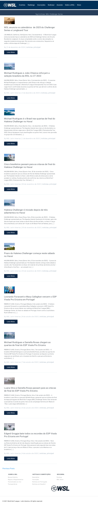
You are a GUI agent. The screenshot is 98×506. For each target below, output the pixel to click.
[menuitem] (22, 5)
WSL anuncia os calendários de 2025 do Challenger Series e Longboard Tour (29, 28)
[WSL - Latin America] (10, 5)
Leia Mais (11, 52)
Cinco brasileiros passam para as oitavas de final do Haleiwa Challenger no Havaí (29, 165)
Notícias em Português (39, 482)
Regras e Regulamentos (15, 479)
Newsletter (35, 477)
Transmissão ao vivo (14, 482)
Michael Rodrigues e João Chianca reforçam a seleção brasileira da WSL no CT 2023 (27, 74)
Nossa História (13, 477)
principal (36, 47)
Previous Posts (8, 468)
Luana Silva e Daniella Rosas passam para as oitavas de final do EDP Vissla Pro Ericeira (30, 389)
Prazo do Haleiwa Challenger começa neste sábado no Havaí (29, 254)
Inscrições (35, 479)
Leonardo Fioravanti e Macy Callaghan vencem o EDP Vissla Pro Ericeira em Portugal (30, 298)
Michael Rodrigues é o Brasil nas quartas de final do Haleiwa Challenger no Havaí (29, 120)
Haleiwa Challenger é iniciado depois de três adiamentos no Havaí (26, 211)
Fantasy (59, 477)
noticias (29, 47)
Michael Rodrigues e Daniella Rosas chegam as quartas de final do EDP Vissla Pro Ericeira (27, 343)
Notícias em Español (38, 484)
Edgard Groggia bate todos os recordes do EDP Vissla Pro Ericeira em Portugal (30, 435)
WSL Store (60, 479)
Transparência (12, 484)
